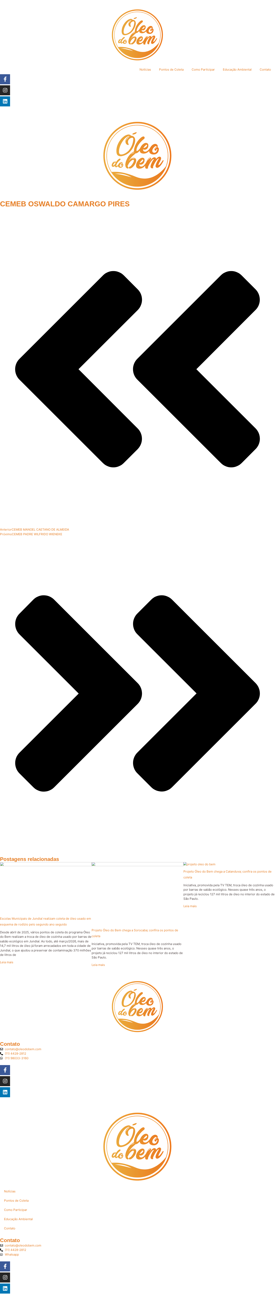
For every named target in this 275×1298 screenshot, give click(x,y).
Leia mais (6, 962)
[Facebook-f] (5, 79)
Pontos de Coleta (171, 69)
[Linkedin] (5, 101)
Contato (265, 69)
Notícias (145, 69)
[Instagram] (5, 90)
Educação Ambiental (237, 69)
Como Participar (203, 69)
